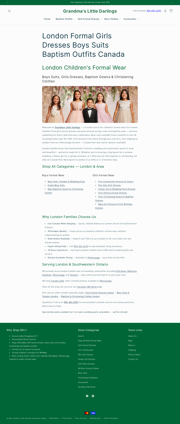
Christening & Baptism (88, 378)
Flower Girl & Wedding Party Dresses (116, 189)
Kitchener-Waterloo (127, 271)
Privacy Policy (134, 354)
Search (81, 336)
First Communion (85, 350)
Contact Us (133, 359)
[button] (9, 11)
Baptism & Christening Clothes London (80, 296)
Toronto (74, 275)
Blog (130, 341)
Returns (131, 345)
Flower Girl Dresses (86, 359)
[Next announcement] (172, 2)
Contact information (111, 418)
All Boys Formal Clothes (88, 368)
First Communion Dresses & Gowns (116, 181)
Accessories (83, 382)
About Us (132, 336)
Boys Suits (82, 373)
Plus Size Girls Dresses (109, 185)
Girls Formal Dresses (87, 345)
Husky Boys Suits (56, 185)
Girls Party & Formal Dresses (112, 192)
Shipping (132, 350)
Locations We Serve (87, 286)
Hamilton (46, 275)
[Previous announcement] (7, 2)
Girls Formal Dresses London (99, 292)
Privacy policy (67, 418)
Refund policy (54, 418)
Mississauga (94, 257)
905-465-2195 (154, 10)
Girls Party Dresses (86, 364)
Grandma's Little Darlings (22, 418)
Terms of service (81, 418)
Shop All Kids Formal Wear (90, 341)
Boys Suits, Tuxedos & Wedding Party (66, 181)
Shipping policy (95, 418)
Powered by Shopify (39, 418)
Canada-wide (57, 280)
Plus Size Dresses (85, 354)
